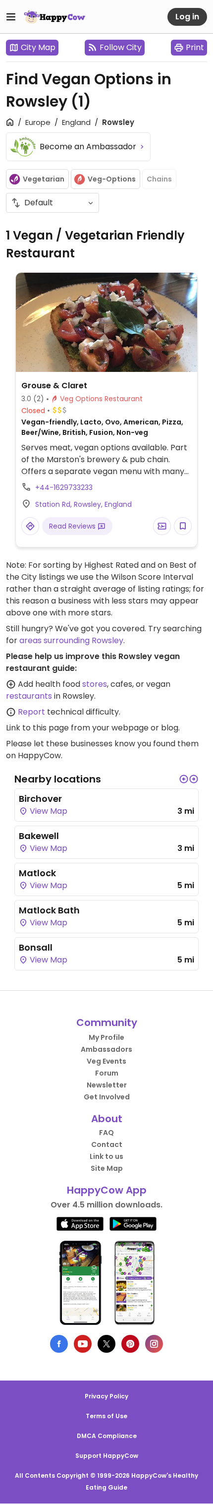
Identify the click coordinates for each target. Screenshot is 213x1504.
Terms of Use (106, 1416)
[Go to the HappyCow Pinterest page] (130, 1344)
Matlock (37, 873)
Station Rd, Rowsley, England (83, 504)
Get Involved (107, 1097)
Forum (106, 1073)
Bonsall (36, 947)
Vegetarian (43, 179)
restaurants (29, 696)
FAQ (106, 1133)
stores (94, 684)
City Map (38, 47)
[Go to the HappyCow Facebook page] (59, 1344)
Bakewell (39, 836)
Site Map (107, 1168)
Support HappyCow (106, 1455)
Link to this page (37, 727)
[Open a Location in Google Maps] (30, 526)
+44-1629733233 (64, 487)
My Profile (106, 1037)
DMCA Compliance (107, 1436)
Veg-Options (112, 179)
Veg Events (106, 1061)
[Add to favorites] (183, 526)
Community (106, 1022)
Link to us (106, 1156)
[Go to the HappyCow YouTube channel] (83, 1344)
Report (31, 712)
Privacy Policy (106, 1396)
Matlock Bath (49, 910)
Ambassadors (106, 1049)
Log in (187, 16)
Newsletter (107, 1085)
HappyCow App (107, 1190)
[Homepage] (54, 17)
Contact (106, 1144)
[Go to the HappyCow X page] (106, 1344)
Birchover (40, 798)
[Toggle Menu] (11, 17)
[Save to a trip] (162, 526)
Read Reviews (73, 526)
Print (195, 47)
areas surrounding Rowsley (71, 640)
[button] (184, 779)
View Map (47, 811)
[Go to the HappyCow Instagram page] (154, 1344)
